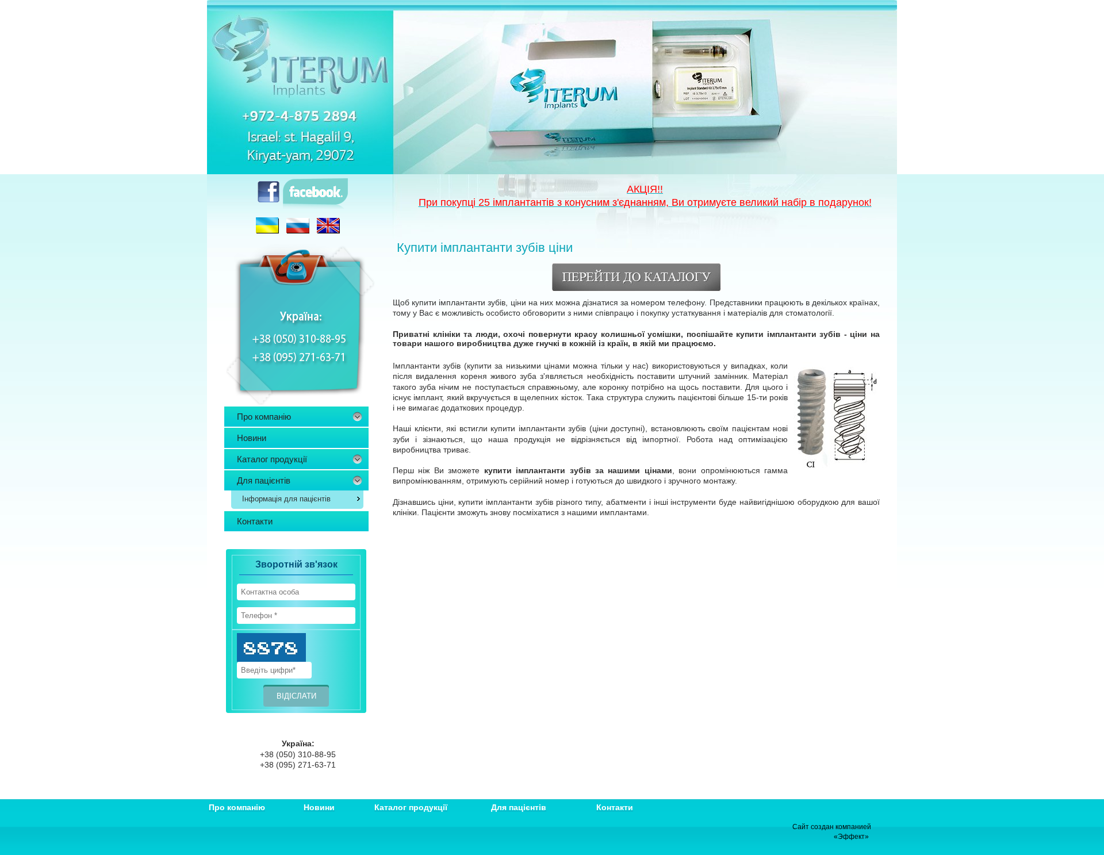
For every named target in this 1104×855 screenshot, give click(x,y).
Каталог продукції (272, 459)
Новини (251, 438)
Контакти (255, 521)
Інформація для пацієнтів (286, 498)
